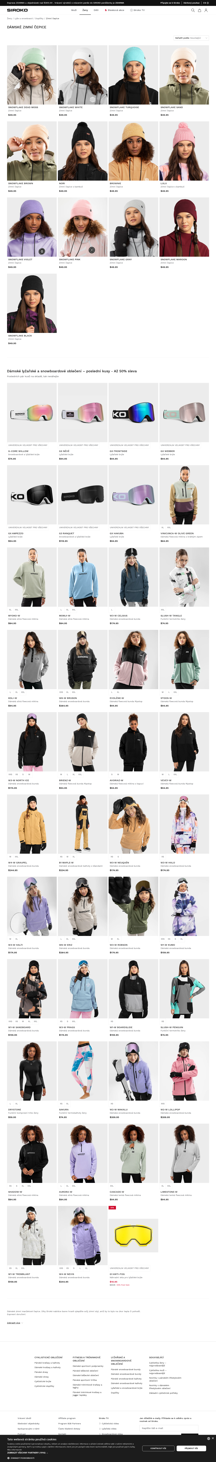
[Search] (193, 10)
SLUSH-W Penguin (172, 1027)
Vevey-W (166, 780)
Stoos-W (166, 697)
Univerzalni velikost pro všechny (27, 445)
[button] (72, 1452)
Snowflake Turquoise (124, 107)
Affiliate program (67, 1418)
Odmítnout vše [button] (158, 1448)
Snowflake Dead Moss (23, 107)
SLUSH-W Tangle (171, 615)
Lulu (164, 183)
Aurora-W (65, 1191)
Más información (14, 1449)
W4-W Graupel (17, 862)
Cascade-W (117, 1191)
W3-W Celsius (118, 615)
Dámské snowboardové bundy (126, 1374)
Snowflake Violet (20, 259)
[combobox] (208, 1438)
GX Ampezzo (15, 533)
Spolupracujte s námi (28, 1428)
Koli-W (12, 697)
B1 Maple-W (66, 862)
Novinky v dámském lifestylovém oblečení (159, 1386)
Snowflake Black (20, 335)
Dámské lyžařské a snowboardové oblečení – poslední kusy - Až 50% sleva (72, 371)
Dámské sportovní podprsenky (88, 1366)
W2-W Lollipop (170, 1109)
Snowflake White (71, 107)
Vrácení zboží (24, 1418)
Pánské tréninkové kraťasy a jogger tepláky (87, 1393)
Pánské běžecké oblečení (85, 1371)
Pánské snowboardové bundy (125, 1369)
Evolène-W (117, 697)
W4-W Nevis (66, 1274)
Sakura (64, 1109)
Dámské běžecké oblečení (86, 1375)
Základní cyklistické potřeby (163, 1393)
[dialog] (108, 1448)
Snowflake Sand (172, 107)
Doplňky (115, 1393)
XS (16, 774)
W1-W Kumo (168, 944)
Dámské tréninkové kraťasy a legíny (87, 1386)
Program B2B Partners (69, 1423)
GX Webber (168, 451)
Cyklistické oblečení (48, 1357)
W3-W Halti (15, 944)
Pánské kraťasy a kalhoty (47, 1363)
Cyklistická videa (110, 1423)
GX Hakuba (117, 533)
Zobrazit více (13, 1323)
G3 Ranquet (66, 533)
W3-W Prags (67, 1027)
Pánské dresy (41, 1372)
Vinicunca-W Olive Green (177, 533)
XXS (61, 692)
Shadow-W (15, 1191)
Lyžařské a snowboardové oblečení (121, 1360)
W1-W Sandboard (19, 1027)
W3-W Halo (168, 862)
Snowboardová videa (112, 1434)
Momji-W (64, 615)
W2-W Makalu (119, 1109)
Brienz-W (65, 780)
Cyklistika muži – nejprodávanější (157, 1371)
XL (162, 527)
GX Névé (64, 451)
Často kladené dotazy (69, 1428)
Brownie (115, 183)
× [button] (213, 1438)
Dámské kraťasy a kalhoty (48, 1367)
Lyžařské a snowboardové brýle (126, 1388)
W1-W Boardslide (121, 1027)
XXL (169, 527)
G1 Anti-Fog (117, 1274)
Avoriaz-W (116, 780)
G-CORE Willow (18, 451)
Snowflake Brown (20, 183)
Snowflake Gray (121, 259)
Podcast (22, 1434)
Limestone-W (169, 1191)
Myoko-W (14, 615)
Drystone (14, 1109)
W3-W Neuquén (119, 862)
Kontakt (62, 1434)
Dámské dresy (42, 1377)
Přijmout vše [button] (191, 1448)
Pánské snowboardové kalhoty (126, 1379)
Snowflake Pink (69, 259)
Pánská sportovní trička (85, 1380)
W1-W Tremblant (19, 1274)
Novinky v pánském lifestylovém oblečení (165, 1379)
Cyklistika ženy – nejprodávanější (157, 1364)
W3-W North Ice (18, 780)
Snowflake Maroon (174, 259)
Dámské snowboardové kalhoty (126, 1383)
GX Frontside (118, 451)
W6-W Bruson (68, 697)
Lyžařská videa (109, 1428)
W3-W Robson (119, 944)
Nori (62, 183)
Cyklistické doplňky (44, 1386)
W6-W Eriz (65, 944)
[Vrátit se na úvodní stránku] (17, 10)
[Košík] (199, 10)
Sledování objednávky (28, 1423)
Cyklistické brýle (43, 1381)
